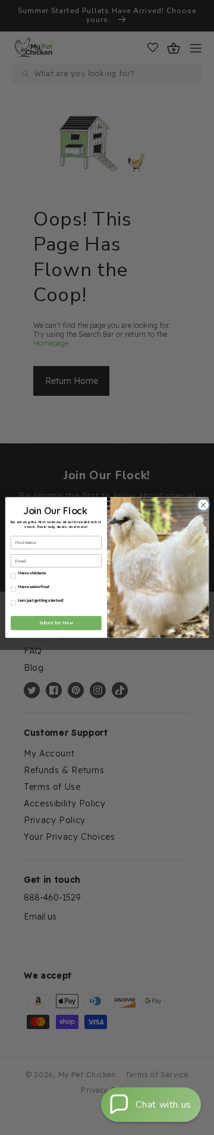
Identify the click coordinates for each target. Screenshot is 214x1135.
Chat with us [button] (163, 1104)
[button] (151, 1104)
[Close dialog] (201, 505)
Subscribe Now (56, 623)
